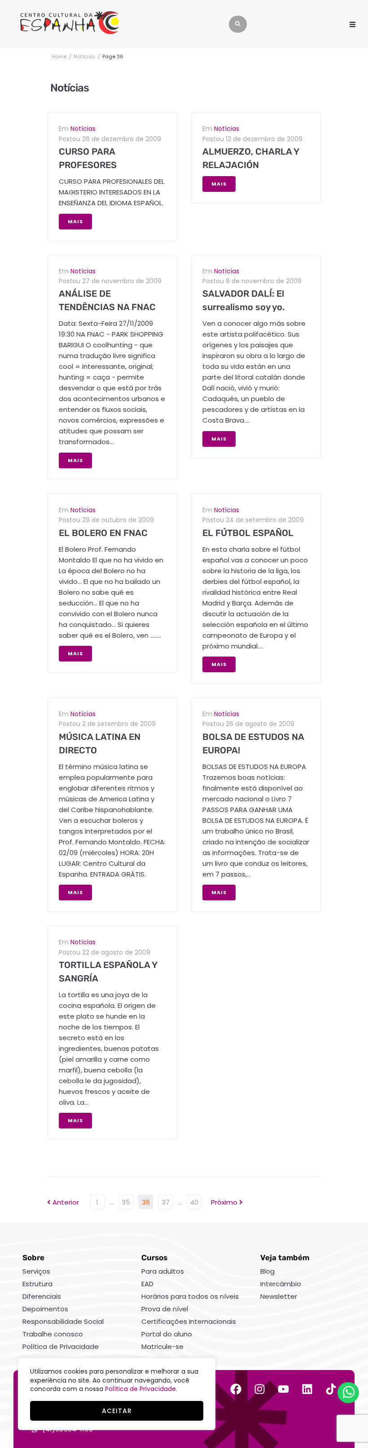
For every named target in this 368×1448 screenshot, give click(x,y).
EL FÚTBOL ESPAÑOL (248, 532)
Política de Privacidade (140, 1388)
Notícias (84, 56)
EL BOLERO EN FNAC (103, 532)
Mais (75, 221)
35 (126, 1202)
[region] (116, 1394)
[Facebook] (235, 1389)
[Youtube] (283, 1389)
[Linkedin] (307, 1389)
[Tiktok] (331, 1389)
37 (166, 1202)
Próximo (225, 1202)
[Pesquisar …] (238, 24)
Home (59, 56)
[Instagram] (259, 1389)
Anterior (63, 1202)
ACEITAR (117, 1410)
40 (194, 1202)
